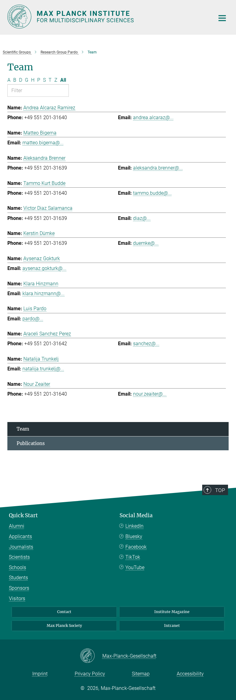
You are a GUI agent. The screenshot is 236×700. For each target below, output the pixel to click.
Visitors (17, 598)
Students (18, 578)
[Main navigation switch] (222, 18)
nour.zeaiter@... (150, 394)
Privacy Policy (90, 674)
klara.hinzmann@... (43, 293)
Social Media (136, 515)
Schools (17, 567)
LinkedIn (134, 526)
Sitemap (141, 674)
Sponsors (19, 588)
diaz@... (142, 218)
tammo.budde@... (152, 193)
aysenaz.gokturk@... (44, 268)
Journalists (21, 547)
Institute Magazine (172, 611)
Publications (31, 443)
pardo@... (32, 319)
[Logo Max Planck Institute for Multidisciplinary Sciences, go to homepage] (107, 17)
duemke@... (146, 243)
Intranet (172, 625)
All (63, 80)
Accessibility (190, 674)
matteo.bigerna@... (43, 143)
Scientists (19, 557)
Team (23, 429)
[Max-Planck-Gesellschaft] (91, 656)
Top (220, 490)
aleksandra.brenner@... (158, 168)
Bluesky (133, 536)
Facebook (136, 547)
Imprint (40, 674)
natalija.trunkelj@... (43, 369)
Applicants (20, 536)
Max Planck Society (64, 625)
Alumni (16, 526)
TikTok (132, 557)
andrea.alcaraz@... (153, 117)
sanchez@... (146, 343)
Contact (64, 611)
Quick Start (23, 515)
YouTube (134, 567)
